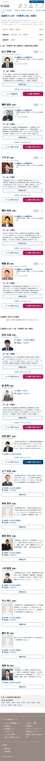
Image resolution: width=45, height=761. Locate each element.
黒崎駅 (19, 343)
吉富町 (10, 705)
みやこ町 (4, 705)
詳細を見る (22, 494)
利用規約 (29, 726)
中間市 (13, 702)
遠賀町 (18, 57)
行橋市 (3, 702)
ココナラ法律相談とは (12, 723)
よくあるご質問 (9, 734)
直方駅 (19, 393)
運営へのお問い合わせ (12, 737)
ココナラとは (8, 731)
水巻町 (23, 702)
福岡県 (19, 340)
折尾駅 (6, 490)
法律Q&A (7, 726)
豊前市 (8, 702)
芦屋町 (18, 702)
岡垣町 (28, 702)
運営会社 (7, 749)
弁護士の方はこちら (37, 1)
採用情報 (7, 751)
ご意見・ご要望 (31, 723)
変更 (40, 29)
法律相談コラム (9, 729)
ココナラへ (5, 2)
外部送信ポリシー (32, 731)
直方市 (25, 391)
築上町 (20, 705)
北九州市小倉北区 (15, 454)
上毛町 (15, 705)
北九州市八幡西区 (29, 340)
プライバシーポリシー (33, 729)
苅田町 (38, 702)
